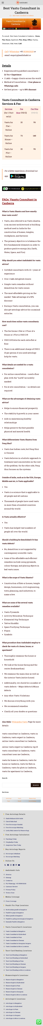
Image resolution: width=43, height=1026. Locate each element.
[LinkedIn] (13, 865)
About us (8, 874)
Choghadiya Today (12, 842)
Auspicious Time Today (13, 845)
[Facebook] (8, 865)
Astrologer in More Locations (15, 1018)
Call (6, 51)
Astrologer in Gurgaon (13, 1015)
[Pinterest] (16, 865)
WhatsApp (14, 51)
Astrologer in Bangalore (14, 1003)
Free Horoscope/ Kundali (14, 824)
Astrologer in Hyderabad (14, 1006)
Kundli (19, 801)
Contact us (9, 880)
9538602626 (28, 51)
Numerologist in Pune (13, 986)
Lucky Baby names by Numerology (17, 830)
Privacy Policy (10, 890)
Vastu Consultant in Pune (14, 937)
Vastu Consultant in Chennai (15, 940)
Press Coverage (11, 901)
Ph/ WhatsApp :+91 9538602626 (16, 883)
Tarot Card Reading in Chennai (16, 964)
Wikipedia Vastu (20, 722)
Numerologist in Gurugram (14, 992)
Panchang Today (11, 839)
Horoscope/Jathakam (13, 854)
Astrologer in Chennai (13, 1012)
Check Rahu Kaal (11, 821)
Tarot (8, 801)
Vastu (19, 798)
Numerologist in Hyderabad (15, 983)
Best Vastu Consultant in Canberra (23, 15)
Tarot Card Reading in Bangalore (16, 955)
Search (36, 785)
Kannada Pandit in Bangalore (15, 922)
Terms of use (10, 893)
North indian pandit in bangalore (16, 910)
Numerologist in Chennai (14, 989)
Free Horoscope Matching (14, 827)
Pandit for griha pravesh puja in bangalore (19, 919)
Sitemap (8, 877)
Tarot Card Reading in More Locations (18, 970)
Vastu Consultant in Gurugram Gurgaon (18, 943)
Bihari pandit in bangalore (14, 916)
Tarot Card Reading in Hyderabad (17, 958)
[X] (5, 865)
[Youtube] (19, 865)
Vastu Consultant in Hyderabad (16, 934)
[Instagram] (11, 865)
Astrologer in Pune (12, 1009)
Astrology (8, 798)
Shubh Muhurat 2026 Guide (14, 818)
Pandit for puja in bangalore (15, 913)
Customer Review (12, 886)
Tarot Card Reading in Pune (15, 961)
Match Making (32, 801)
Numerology (32, 798)
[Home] (10, 15)
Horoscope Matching (13, 857)
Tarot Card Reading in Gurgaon (16, 967)
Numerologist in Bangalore (15, 980)
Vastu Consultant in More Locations (17, 946)
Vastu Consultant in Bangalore (15, 931)
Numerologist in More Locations (16, 995)
